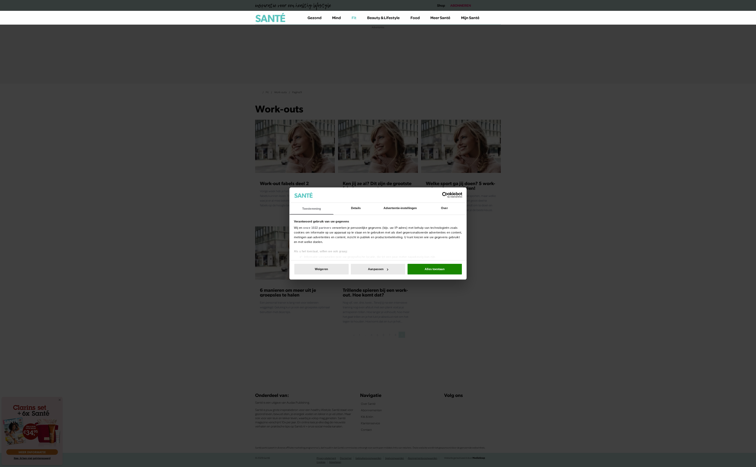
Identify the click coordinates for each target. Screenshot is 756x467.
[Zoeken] (498, 18)
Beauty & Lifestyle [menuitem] (383, 17)
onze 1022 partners (317, 227)
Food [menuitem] (415, 17)
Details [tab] (356, 208)
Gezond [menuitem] (314, 17)
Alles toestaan (434, 269)
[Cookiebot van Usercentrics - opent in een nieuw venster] (445, 195)
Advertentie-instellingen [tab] (400, 208)
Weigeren (321, 269)
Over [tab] (444, 208)
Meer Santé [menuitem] (440, 17)
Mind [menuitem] (336, 17)
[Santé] (270, 17)
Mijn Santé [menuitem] (470, 17)
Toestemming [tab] (311, 208)
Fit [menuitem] (354, 17)
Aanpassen (376, 269)
